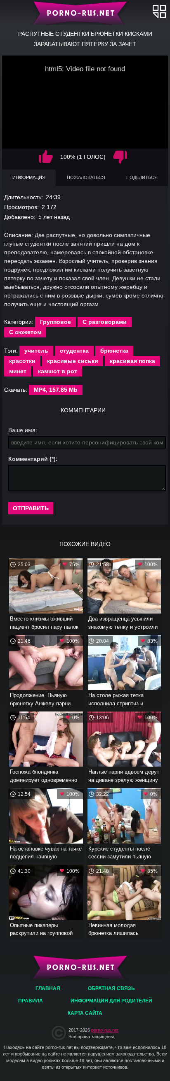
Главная (85, 12)
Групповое (55, 321)
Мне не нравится (120, 157)
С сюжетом (25, 332)
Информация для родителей (111, 1001)
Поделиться (142, 177)
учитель (36, 350)
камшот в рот (57, 371)
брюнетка (114, 350)
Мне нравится (46, 157)
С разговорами (105, 321)
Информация (28, 177)
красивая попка (132, 361)
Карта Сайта (85, 1013)
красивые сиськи (72, 361)
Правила (30, 1001)
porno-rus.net (104, 1030)
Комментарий (28, 459)
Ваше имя (21, 430)
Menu (159, 11)
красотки (22, 361)
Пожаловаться (86, 177)
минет (17, 371)
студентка (74, 350)
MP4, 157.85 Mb (56, 389)
